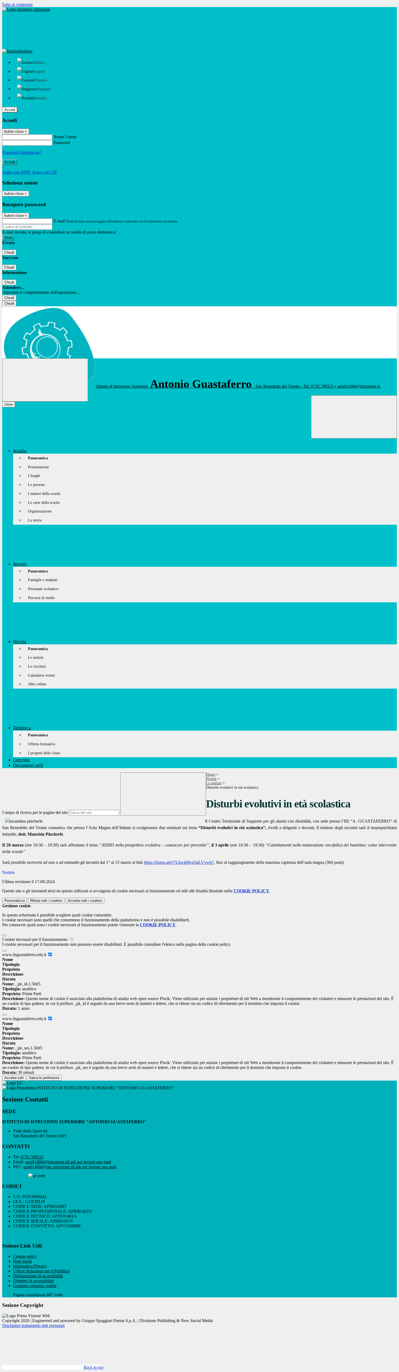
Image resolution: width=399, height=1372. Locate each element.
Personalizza (14, 901)
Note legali (22, 1261)
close (8, 404)
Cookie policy (25, 1256)
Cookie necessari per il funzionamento (35, 939)
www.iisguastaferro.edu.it (24, 954)
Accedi (9, 110)
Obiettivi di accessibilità (33, 1280)
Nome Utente (65, 137)
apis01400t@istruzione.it (68, 1162)
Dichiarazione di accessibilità (38, 1276)
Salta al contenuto (17, 4)
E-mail (59, 221)
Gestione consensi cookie (34, 1285)
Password (61, 142)
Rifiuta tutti (46, 901)
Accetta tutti (85, 901)
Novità (211, 779)
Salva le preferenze (44, 1078)
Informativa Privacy (30, 1266)
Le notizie (213, 783)
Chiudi (9, 252)
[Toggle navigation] (45, 380)
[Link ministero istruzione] (26, 9)
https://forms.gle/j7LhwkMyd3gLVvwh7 (179, 862)
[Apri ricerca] (354, 416)
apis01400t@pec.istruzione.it (69, 1166)
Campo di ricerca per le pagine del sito (35, 812)
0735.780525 (32, 1157)
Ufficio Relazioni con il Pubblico (41, 1271)
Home (210, 774)
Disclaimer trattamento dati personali (33, 1325)
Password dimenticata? (21, 152)
